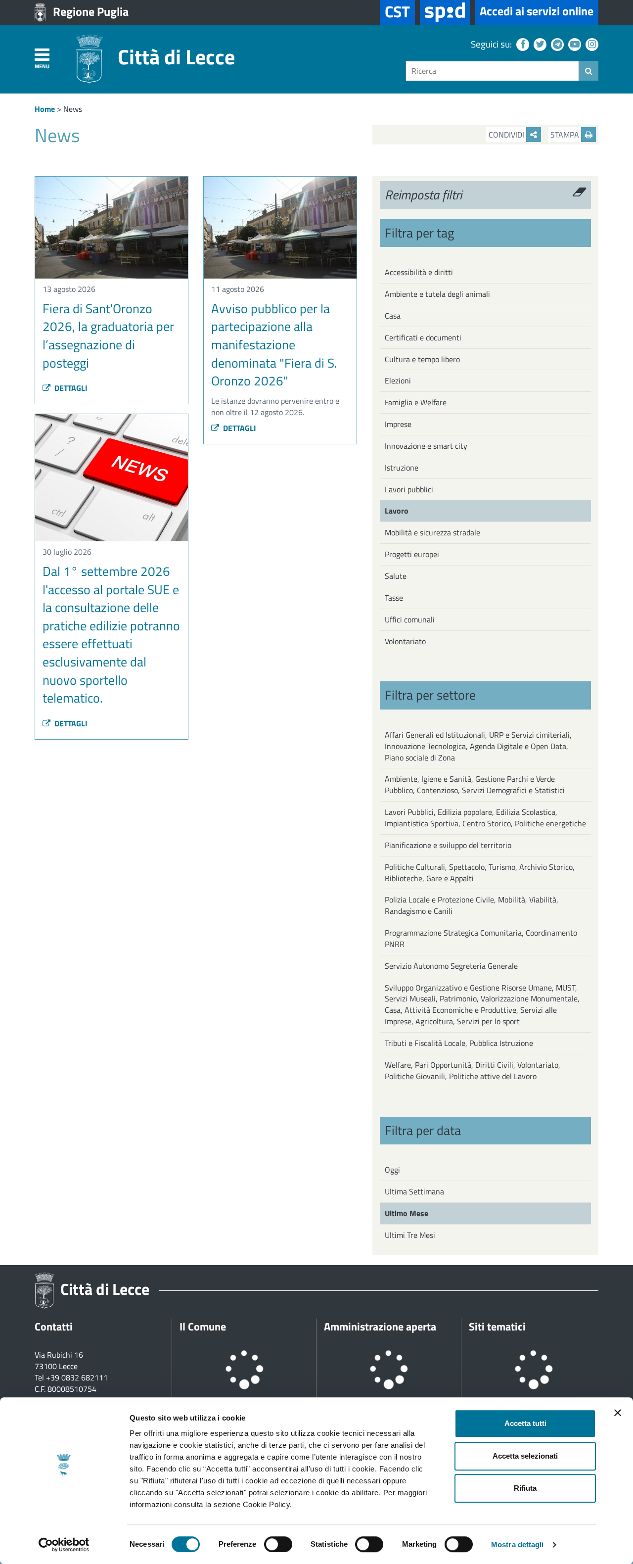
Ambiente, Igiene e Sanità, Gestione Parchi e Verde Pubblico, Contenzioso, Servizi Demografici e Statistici (475, 784)
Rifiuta (525, 1488)
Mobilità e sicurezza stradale (432, 532)
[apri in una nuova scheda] (445, 12)
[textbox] (492, 71)
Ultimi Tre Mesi (410, 1235)
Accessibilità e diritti (419, 272)
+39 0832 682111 (77, 1377)
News (72, 109)
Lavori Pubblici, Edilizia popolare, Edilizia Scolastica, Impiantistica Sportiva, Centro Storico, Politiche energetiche (485, 817)
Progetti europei (412, 554)
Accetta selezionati (525, 1456)
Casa (393, 316)
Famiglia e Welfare (416, 402)
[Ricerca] (588, 71)
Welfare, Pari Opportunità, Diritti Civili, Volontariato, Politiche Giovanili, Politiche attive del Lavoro (472, 1070)
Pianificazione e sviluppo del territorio (448, 845)
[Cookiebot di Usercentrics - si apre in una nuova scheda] (64, 1544)
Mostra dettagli (517, 1544)
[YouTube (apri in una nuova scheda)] (573, 44)
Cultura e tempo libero (422, 359)
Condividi (507, 135)
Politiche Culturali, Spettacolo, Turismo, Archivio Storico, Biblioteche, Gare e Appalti (480, 872)
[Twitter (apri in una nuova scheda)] (538, 44)
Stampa (565, 135)
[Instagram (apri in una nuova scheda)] (590, 44)
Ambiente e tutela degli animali (437, 294)
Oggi (392, 1170)
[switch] (278, 1544)
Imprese (398, 424)
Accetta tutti (525, 1423)
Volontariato (405, 641)
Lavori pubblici (409, 489)
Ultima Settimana (414, 1191)
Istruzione (401, 468)
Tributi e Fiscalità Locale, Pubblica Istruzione (459, 1043)
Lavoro (396, 511)
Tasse (394, 598)
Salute (396, 576)
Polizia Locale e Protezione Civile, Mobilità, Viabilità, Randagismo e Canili (471, 905)
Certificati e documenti (423, 337)
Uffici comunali (410, 619)
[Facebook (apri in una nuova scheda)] (521, 44)
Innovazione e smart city (426, 446)
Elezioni (398, 380)
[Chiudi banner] (617, 1412)
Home (45, 109)
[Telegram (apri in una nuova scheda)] (556, 44)
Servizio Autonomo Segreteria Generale (451, 966)
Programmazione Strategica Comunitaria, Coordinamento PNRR (481, 938)
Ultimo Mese (406, 1213)
